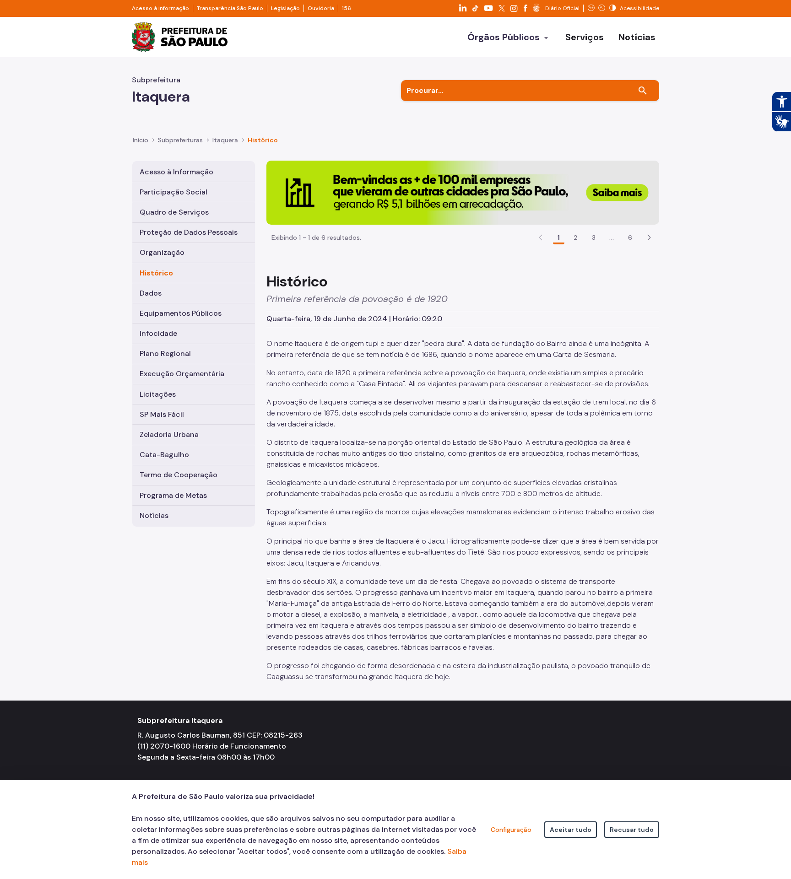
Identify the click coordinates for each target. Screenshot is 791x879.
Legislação (285, 8)
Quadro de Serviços (174, 212)
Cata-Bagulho (164, 454)
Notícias (154, 515)
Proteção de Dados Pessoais (189, 232)
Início (140, 140)
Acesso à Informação (176, 172)
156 (346, 8)
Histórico (156, 273)
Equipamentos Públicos (181, 313)
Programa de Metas (173, 495)
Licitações (158, 394)
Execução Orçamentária (182, 373)
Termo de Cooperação (178, 475)
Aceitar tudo (570, 829)
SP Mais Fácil (162, 414)
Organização (162, 252)
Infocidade (158, 333)
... (611, 237)
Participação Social (173, 192)
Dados (151, 293)
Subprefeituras (180, 140)
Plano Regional (165, 353)
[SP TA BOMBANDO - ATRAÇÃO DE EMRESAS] (462, 192)
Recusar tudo (632, 829)
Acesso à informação (160, 8)
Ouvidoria (321, 8)
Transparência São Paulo (230, 8)
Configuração (511, 829)
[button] (649, 237)
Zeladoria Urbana (169, 434)
